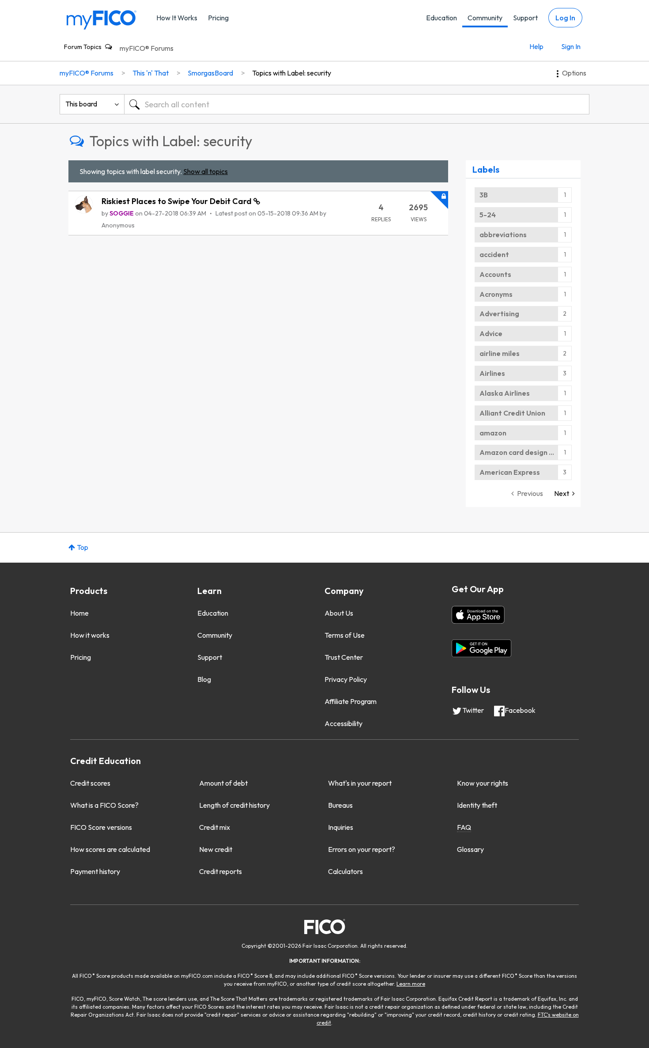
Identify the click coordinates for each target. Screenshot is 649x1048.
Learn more (410, 983)
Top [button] (82, 547)
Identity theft (477, 805)
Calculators (345, 871)
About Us (338, 613)
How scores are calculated (110, 849)
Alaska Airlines (504, 393)
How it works (89, 635)
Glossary (470, 849)
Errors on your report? (361, 849)
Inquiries (340, 827)
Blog (204, 679)
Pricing (218, 17)
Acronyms (496, 294)
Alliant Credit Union (512, 413)
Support (525, 17)
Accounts (495, 274)
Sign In (571, 46)
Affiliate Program (350, 701)
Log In (565, 17)
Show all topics (205, 171)
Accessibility (343, 723)
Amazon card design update (525, 452)
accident (494, 254)
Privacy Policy (345, 679)
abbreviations (503, 234)
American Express (509, 472)
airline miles (499, 353)
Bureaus (340, 805)
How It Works (176, 17)
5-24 (487, 214)
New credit (215, 849)
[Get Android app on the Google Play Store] (481, 648)
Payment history (95, 871)
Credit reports (220, 871)
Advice (490, 333)
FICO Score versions (101, 827)
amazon (492, 432)
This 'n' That (150, 72)
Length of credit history (234, 805)
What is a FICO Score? (104, 805)
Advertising (499, 313)
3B (483, 194)
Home (79, 613)
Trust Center (343, 657)
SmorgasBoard (210, 72)
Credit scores (90, 783)
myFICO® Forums (147, 48)
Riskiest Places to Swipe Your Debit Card (177, 201)
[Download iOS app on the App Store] (478, 614)
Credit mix (214, 827)
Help (536, 46)
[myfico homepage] (101, 19)
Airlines (492, 373)
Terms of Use (344, 635)
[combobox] (356, 104)
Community (485, 17)
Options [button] (574, 72)
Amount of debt (223, 783)
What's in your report (360, 783)
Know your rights (482, 783)
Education (441, 17)
